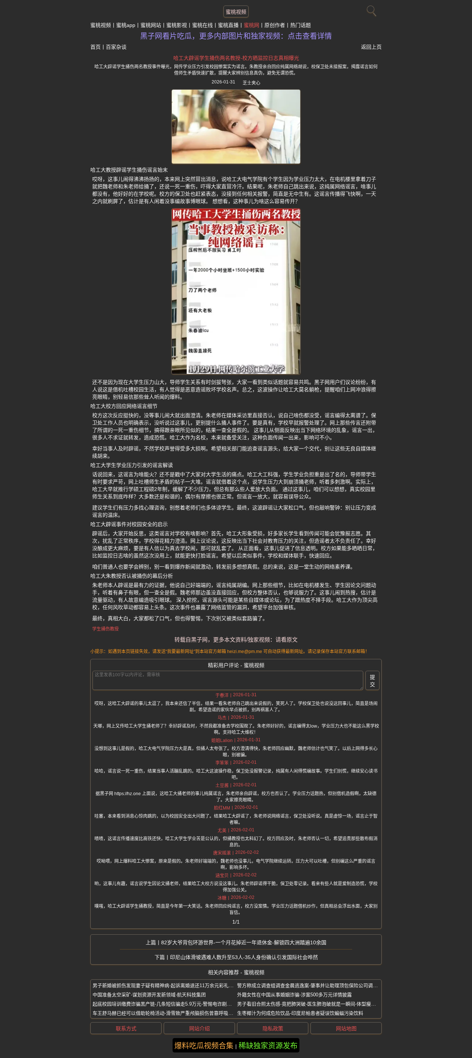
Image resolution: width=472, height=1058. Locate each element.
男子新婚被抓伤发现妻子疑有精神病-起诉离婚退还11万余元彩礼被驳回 (168, 985)
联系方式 (126, 1028)
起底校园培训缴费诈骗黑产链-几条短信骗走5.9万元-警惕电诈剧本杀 (164, 1004)
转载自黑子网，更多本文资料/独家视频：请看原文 (236, 639)
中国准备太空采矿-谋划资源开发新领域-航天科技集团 (149, 994)
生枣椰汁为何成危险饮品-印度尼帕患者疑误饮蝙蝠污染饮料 (300, 1013)
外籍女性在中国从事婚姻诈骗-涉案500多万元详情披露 (294, 994)
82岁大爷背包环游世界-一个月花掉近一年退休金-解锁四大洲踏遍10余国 (243, 942)
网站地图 (346, 1028)
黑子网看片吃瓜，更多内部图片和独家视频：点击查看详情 (236, 36)
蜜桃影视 (176, 25)
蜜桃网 (251, 25)
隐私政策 (273, 1028)
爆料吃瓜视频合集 (203, 1046)
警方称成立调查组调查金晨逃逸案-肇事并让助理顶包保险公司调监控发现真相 (319, 985)
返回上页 (371, 47)
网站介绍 (199, 1028)
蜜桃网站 (150, 25)
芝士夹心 (251, 83)
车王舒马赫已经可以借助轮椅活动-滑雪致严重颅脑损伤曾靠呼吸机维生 (168, 1013)
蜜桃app (125, 25)
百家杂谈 (116, 47)
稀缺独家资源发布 (268, 1046)
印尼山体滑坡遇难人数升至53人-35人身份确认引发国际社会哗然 (244, 957)
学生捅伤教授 (105, 629)
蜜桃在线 (202, 25)
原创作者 (274, 25)
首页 (95, 47)
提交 (372, 680)
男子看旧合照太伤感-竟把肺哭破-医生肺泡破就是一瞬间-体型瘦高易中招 (313, 1004)
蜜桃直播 (228, 25)
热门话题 (300, 25)
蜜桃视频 (236, 12)
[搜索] (370, 9)
